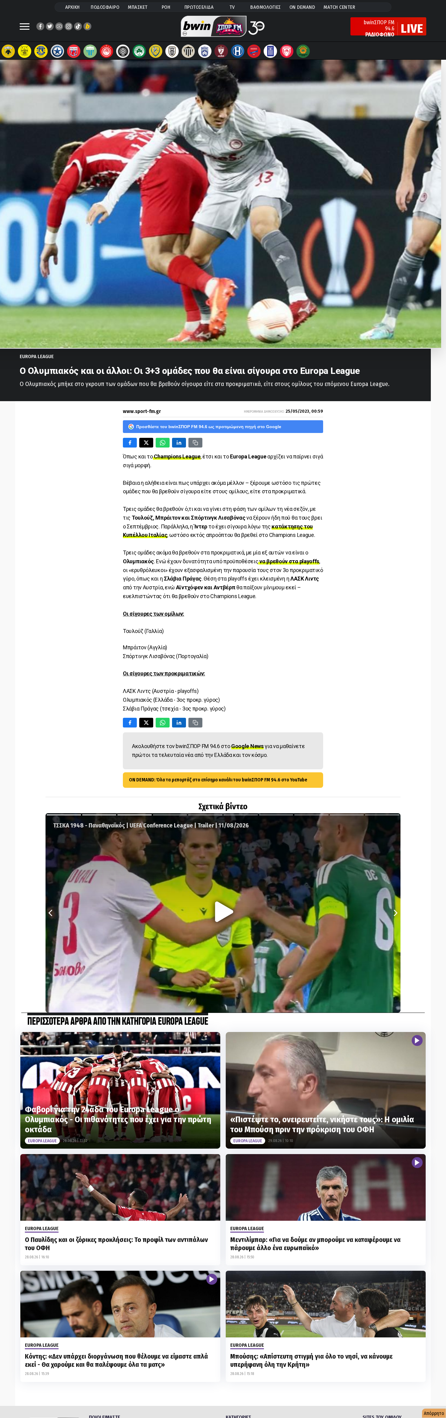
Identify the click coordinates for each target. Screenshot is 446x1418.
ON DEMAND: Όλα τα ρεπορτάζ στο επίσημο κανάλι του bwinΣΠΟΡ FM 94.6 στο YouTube (218, 780)
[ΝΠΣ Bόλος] (73, 51)
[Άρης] (24, 51)
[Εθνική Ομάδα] (270, 51)
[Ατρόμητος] (57, 51)
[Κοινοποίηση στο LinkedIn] (179, 443)
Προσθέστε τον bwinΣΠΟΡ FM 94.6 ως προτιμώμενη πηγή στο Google (208, 426)
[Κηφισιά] (204, 51)
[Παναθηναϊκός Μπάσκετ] (303, 51)
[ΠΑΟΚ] (172, 51)
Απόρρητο (434, 1413)
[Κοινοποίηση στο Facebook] (130, 443)
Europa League (37, 356)
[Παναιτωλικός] (155, 51)
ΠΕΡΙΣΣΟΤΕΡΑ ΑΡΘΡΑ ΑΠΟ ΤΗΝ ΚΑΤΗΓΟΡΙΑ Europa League (117, 1022)
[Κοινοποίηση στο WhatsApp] (163, 443)
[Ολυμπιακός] (106, 51)
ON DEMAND (302, 7)
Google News (247, 746)
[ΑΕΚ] (8, 51)
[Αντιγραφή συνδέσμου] (195, 443)
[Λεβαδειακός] (90, 51)
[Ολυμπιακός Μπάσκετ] (286, 51)
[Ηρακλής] (237, 51)
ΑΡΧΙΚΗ (72, 7)
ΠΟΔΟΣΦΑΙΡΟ (105, 7)
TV (232, 7)
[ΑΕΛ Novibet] (221, 51)
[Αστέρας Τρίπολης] (41, 51)
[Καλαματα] (188, 51)
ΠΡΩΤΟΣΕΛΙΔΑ (199, 7)
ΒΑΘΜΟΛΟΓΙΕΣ (265, 7)
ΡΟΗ (166, 7)
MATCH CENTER (339, 7)
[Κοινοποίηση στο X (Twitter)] (146, 443)
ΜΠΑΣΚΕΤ (138, 7)
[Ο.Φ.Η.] (123, 51)
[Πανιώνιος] (254, 51)
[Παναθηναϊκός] (139, 51)
